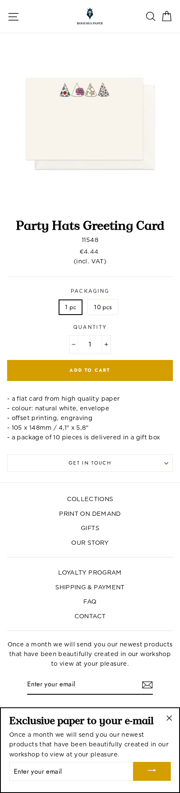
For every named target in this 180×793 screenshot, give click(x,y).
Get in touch (90, 463)
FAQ (89, 601)
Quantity (90, 327)
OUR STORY (89, 542)
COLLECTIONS (90, 498)
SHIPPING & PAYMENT (90, 587)
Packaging (90, 291)
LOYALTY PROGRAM (89, 572)
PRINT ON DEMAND (90, 513)
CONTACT (90, 616)
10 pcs (103, 307)
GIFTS (90, 527)
